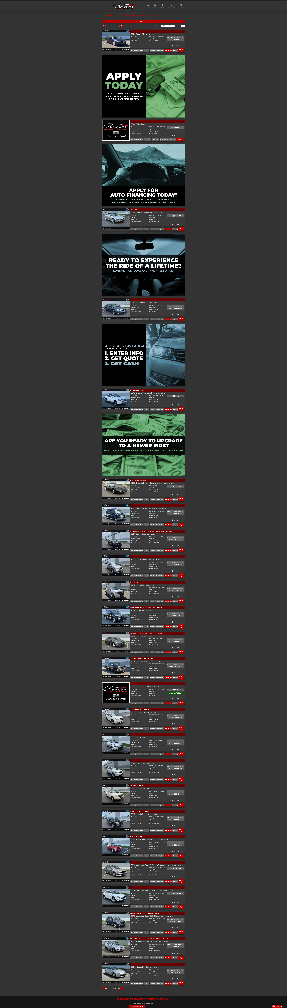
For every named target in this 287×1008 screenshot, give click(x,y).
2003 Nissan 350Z (144, 967)
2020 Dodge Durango (143, 534)
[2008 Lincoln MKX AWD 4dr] (116, 794)
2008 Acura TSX (142, 34)
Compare (176, 45)
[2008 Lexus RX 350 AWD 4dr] (116, 769)
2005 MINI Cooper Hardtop (150, 840)
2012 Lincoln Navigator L (144, 814)
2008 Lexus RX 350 (142, 763)
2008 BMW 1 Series (141, 124)
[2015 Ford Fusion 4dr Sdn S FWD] (116, 642)
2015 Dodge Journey (149, 559)
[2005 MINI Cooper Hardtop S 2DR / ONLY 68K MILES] (116, 845)
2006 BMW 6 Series (146, 213)
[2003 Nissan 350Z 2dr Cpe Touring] (116, 973)
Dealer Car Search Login (138, 1003)
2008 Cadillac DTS (144, 303)
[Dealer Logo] (124, 6)
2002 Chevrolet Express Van (149, 508)
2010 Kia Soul (142, 738)
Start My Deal (168, 50)
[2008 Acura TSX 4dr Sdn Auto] (116, 40)
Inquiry (146, 50)
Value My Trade (160, 50)
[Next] (121, 26)
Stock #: (151, 43)
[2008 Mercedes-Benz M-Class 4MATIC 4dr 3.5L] (116, 947)
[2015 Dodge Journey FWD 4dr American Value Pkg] (116, 565)
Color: (132, 36)
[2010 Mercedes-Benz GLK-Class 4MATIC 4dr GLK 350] (116, 922)
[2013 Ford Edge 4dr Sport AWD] (116, 591)
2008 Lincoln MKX (142, 789)
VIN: (150, 36)
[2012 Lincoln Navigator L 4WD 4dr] (116, 820)
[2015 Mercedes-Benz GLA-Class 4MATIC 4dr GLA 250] (116, 896)
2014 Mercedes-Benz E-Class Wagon (157, 865)
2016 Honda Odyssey (144, 712)
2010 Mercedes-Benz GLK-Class (152, 916)
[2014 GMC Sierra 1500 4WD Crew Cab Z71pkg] (116, 667)
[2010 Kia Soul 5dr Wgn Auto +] (116, 743)
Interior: (133, 39)
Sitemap (151, 1003)
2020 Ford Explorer (143, 610)
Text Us (182, 50)
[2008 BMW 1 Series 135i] (116, 130)
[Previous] (103, 26)
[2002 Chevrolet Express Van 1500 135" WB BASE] (116, 514)
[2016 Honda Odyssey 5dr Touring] (116, 718)
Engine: (151, 39)
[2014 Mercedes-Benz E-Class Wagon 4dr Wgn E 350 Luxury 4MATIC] (116, 871)
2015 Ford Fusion (143, 636)
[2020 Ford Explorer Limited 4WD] (116, 616)
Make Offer (152, 50)
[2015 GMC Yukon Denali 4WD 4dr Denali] (116, 692)
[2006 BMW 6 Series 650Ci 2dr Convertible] (116, 218)
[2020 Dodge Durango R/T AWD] (116, 540)
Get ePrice (175, 127)
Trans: (133, 43)
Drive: (132, 41)
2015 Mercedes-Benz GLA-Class (152, 891)
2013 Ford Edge (142, 585)
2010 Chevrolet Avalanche (148, 393)
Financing (175, 50)
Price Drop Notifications (137, 50)
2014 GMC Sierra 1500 (148, 661)
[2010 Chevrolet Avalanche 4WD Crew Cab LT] (116, 399)
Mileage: (151, 41)
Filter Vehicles (144, 21)
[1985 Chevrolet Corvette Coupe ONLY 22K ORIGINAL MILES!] (116, 489)
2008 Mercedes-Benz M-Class (150, 941)
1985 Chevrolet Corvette (153, 483)
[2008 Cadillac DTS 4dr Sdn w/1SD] (116, 308)
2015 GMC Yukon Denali (146, 687)
